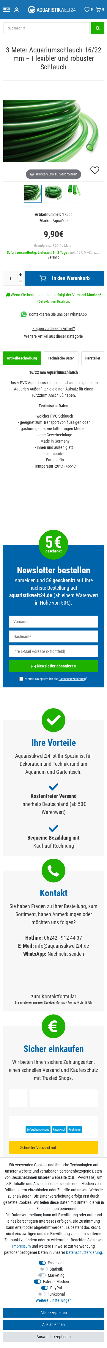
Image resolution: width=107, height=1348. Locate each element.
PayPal (56, 1287)
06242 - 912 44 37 (63, 938)
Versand (53, 257)
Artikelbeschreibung (22, 358)
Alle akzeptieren (53, 1312)
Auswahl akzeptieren (54, 1336)
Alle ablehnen (53, 1324)
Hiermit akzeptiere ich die (56, 679)
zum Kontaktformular (53, 996)
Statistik (56, 1269)
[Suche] (97, 28)
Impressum (21, 1246)
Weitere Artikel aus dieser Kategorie (53, 336)
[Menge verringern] (20, 281)
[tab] (22, 358)
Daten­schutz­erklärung (84, 1252)
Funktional (56, 1294)
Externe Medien (56, 1281)
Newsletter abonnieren (56, 666)
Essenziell (56, 1262)
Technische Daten (61, 358)
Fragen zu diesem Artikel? (53, 328)
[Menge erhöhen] (20, 275)
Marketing (56, 1275)
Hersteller (92, 358)
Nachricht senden (66, 954)
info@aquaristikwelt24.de (62, 946)
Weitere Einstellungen (54, 1300)
